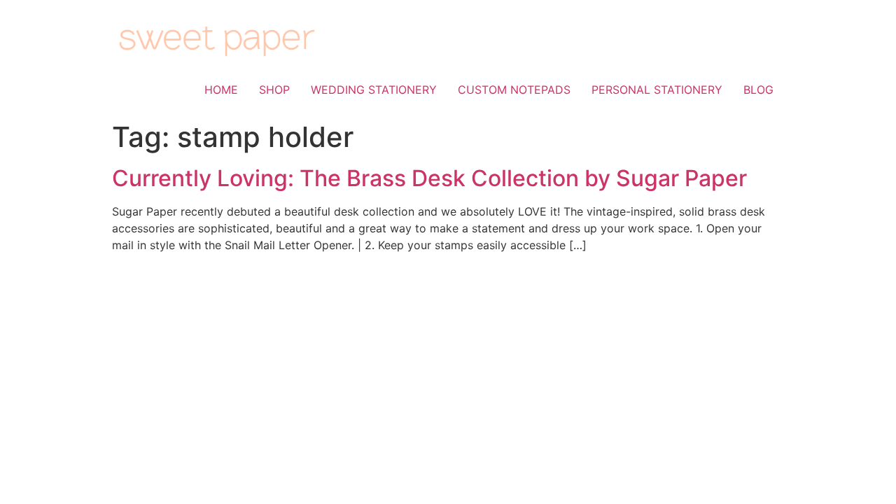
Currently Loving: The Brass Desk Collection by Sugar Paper (429, 178)
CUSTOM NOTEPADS (514, 90)
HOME (221, 90)
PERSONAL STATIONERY (657, 90)
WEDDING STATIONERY (374, 90)
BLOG (758, 90)
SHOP (274, 90)
